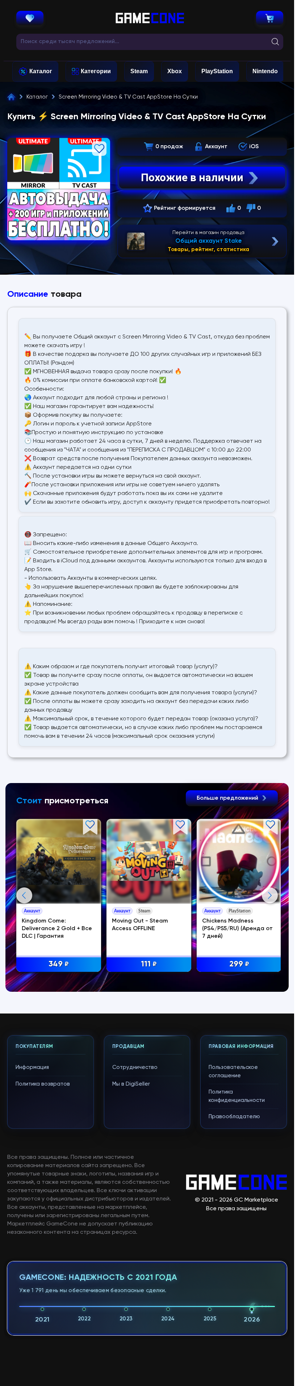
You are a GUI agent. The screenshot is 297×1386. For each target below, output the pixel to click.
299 (239, 964)
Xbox (174, 71)
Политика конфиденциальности (237, 1096)
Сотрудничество (135, 1067)
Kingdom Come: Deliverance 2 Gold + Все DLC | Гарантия (57, 928)
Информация (32, 1067)
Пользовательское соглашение (233, 1071)
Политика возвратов (43, 1084)
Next (270, 895)
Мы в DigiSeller (131, 1084)
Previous (24, 895)
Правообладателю (234, 1116)
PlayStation (217, 71)
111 (149, 964)
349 (59, 964)
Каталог (40, 71)
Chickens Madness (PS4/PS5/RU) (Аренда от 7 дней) (237, 928)
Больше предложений (228, 798)
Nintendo (265, 71)
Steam (139, 71)
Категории (96, 71)
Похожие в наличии (192, 177)
